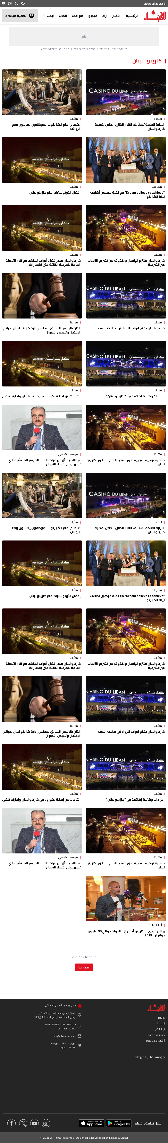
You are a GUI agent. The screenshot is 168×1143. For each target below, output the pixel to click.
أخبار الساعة (155, 925)
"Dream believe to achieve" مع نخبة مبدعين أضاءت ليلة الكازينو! (127, 194)
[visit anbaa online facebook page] (11, 1123)
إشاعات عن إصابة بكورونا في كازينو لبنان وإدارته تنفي (41, 396)
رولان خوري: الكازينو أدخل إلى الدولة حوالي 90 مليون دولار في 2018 (126, 933)
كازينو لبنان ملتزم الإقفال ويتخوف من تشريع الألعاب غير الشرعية (126, 262)
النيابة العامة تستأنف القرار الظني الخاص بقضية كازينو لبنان (130, 126)
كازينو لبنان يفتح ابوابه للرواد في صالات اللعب (131, 328)
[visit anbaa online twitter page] (23, 1123)
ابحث (50, 16)
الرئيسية (132, 16)
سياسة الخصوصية (156, 1035)
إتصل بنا (161, 1023)
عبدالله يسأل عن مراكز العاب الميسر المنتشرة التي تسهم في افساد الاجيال (44, 462)
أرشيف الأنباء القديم (155, 1040)
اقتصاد (158, 118)
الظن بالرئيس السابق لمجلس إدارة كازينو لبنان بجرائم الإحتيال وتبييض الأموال (42, 330)
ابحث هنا (84, 967)
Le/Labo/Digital (118, 1137)
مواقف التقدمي (68, 454)
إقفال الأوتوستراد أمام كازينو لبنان (55, 192)
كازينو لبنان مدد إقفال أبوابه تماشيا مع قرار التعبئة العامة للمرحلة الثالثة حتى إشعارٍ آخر (43, 262)
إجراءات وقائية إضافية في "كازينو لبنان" (135, 396)
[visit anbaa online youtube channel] (34, 1123)
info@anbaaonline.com (64, 1036)
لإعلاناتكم (160, 1029)
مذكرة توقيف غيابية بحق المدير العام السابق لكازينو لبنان (126, 462)
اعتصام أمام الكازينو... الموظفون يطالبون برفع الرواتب (46, 126)
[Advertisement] (84, 36)
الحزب (63, 16)
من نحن (161, 1017)
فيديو (92, 16)
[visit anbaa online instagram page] (46, 1123)
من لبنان (73, 322)
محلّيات (74, 118)
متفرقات (157, 186)
